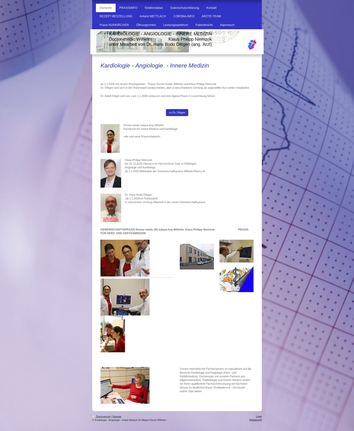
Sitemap (116, 416)
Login (259, 416)
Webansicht (255, 419)
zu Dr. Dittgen (177, 112)
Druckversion (103, 416)
